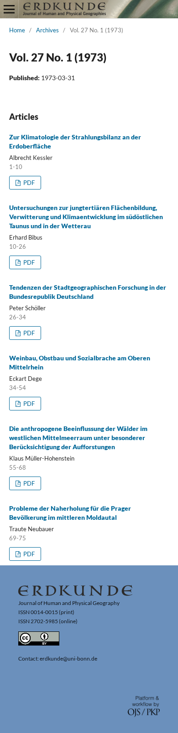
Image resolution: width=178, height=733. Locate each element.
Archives (47, 30)
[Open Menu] (9, 9)
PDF (28, 182)
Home (17, 30)
